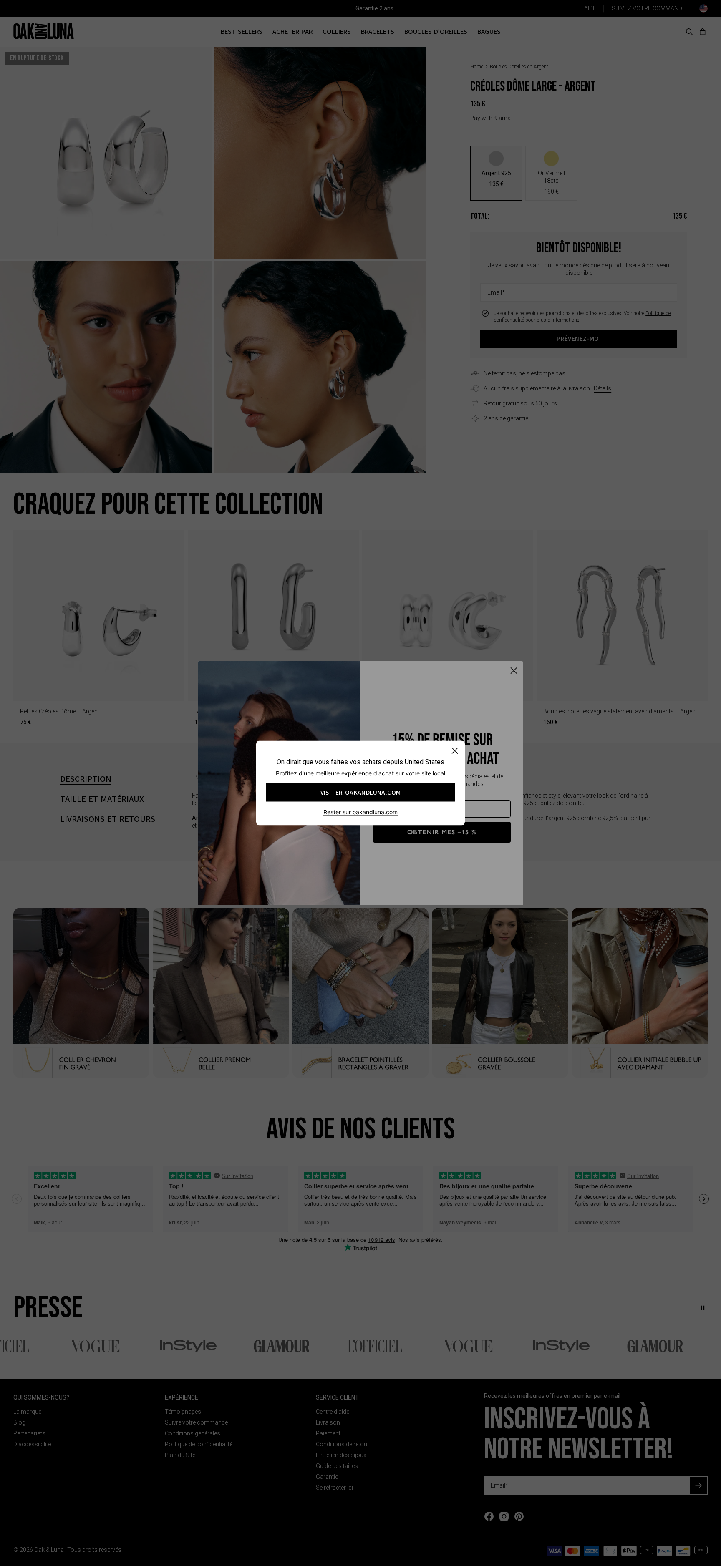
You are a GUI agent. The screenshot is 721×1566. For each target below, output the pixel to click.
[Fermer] (454, 750)
